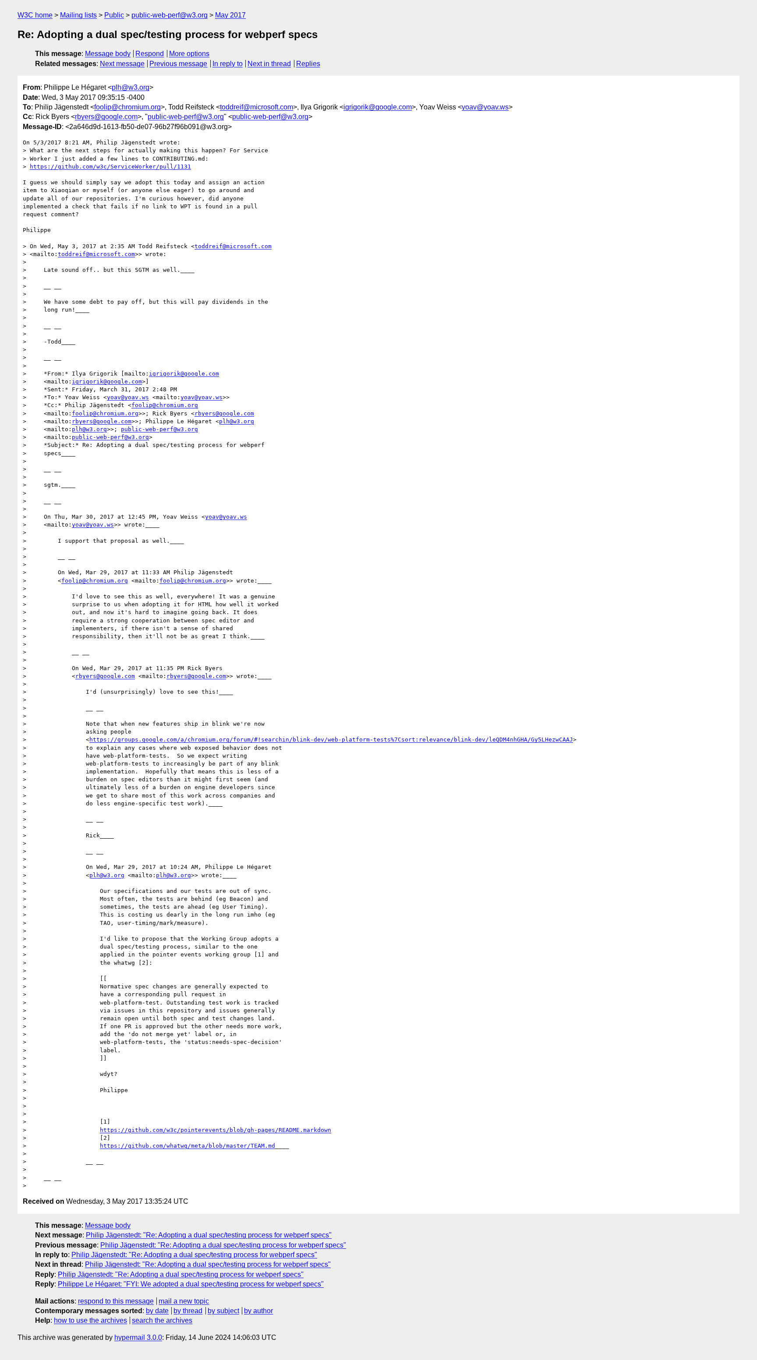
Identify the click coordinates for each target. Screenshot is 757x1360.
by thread (187, 1310)
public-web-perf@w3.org (169, 15)
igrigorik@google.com (377, 107)
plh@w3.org (130, 87)
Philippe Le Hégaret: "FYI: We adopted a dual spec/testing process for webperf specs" (191, 1284)
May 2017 (230, 15)
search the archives (162, 1320)
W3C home (35, 15)
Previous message (178, 63)
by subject (223, 1310)
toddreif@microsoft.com (256, 107)
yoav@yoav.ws (485, 107)
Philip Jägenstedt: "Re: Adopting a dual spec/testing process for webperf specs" (209, 1235)
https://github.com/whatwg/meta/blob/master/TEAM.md (187, 1145)
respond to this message (116, 1301)
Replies (308, 63)
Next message (122, 63)
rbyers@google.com (106, 116)
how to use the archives (90, 1320)
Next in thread (269, 63)
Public (114, 15)
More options (189, 53)
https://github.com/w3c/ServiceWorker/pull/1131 (110, 166)
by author (258, 1310)
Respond (149, 53)
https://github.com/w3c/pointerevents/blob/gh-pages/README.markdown (215, 1130)
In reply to (227, 63)
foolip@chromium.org (127, 107)
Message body (108, 53)
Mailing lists (78, 15)
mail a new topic (184, 1301)
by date (157, 1310)
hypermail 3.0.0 (138, 1337)
